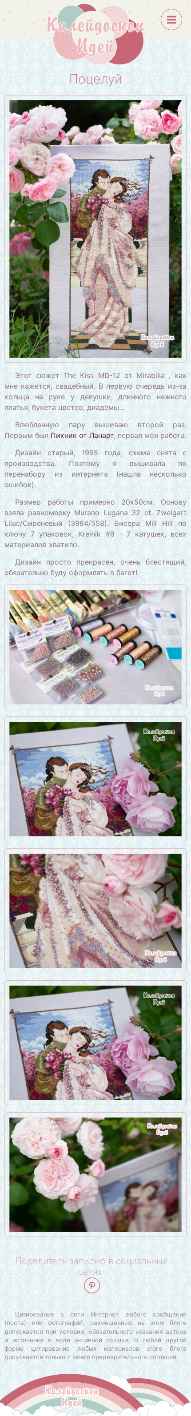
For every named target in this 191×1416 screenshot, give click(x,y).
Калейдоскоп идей (95, 34)
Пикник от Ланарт (82, 435)
